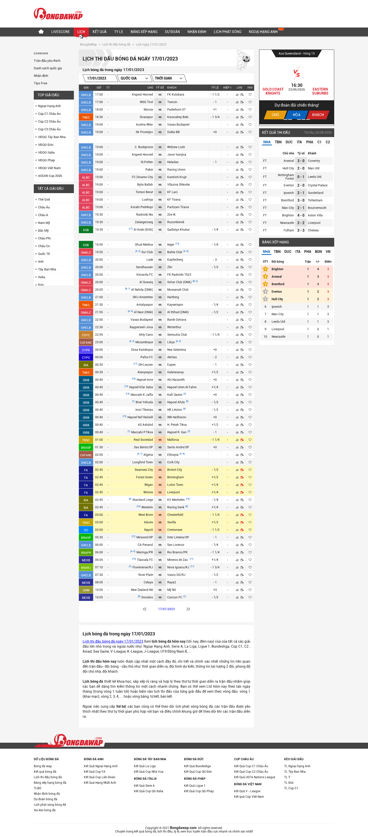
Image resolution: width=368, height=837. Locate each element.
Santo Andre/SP (178, 447)
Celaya (148, 582)
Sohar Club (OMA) (179, 282)
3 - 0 (300, 161)
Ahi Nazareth (176, 379)
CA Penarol (145, 545)
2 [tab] (290, 119)
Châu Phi (44, 238)
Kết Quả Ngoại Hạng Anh (101, 766)
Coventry (314, 161)
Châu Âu (44, 207)
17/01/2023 (166, 609)
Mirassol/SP (144, 537)
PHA (309, 142)
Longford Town (142, 462)
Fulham (289, 230)
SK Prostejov (144, 132)
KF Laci (172, 192)
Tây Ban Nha (47, 269)
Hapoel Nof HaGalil (140, 417)
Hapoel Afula (176, 402)
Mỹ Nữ (171, 590)
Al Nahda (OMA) (142, 289)
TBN (278, 142)
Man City (288, 208)
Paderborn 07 (176, 109)
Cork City (173, 462)
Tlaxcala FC (145, 560)
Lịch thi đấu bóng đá (116, 44)
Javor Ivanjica (176, 154)
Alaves (148, 522)
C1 (319, 142)
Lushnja (147, 199)
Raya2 (171, 582)
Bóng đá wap (43, 766)
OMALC (86, 252)
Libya (171, 342)
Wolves (148, 492)
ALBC (86, 177)
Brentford (287, 200)
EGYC (86, 335)
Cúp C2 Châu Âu (49, 121)
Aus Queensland (290, 53)
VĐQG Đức (46, 145)
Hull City (288, 168)
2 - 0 (300, 168)
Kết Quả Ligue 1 (195, 785)
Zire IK (171, 214)
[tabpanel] (296, 87)
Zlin (169, 267)
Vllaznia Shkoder (178, 184)
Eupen (171, 364)
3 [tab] (294, 119)
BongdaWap (88, 44)
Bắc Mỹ (43, 230)
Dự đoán (172, 32)
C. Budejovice (144, 147)
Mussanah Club (178, 289)
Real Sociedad (143, 440)
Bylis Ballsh (145, 184)
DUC (289, 142)
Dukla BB (173, 132)
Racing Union (176, 169)
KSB (86, 230)
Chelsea (313, 230)
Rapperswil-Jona (141, 327)
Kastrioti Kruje (177, 177)
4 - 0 (300, 215)
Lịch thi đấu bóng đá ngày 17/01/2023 (113, 641)
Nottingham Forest (286, 176)
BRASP (86, 448)
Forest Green (144, 477)
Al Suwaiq (146, 282)
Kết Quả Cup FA (94, 771)
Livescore (60, 32)
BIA (86, 365)
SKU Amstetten (143, 297)
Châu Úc (44, 246)
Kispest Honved (142, 94)
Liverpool (173, 492)
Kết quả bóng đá (45, 771)
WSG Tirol (146, 102)
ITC (86, 530)
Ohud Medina (144, 244)
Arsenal (289, 161)
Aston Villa (315, 215)
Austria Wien (144, 124)
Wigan (148, 485)
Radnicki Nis (144, 214)
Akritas (172, 357)
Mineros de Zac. (178, 560)
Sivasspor (146, 117)
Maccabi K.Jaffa (142, 394)
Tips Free (40, 83)
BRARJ (86, 568)
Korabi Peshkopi (142, 207)
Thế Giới (44, 199)
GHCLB (86, 95)
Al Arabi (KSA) (143, 229)
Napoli (148, 530)
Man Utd (313, 168)
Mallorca (173, 440)
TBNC (86, 440)
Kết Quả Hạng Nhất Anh (100, 782)
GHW (86, 590)
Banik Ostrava (176, 319)
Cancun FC (175, 597)
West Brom (145, 515)
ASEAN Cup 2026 (50, 176)
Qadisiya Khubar (178, 229)
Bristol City (174, 470)
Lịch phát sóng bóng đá (50, 804)
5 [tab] (303, 119)
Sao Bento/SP (143, 447)
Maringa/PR (144, 552)
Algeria (148, 455)
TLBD (37, 788)
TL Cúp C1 (291, 788)
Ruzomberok (175, 222)
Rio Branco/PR (177, 552)
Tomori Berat (144, 192)
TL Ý (287, 777)
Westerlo (147, 507)
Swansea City (144, 470)
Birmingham (175, 477)
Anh (41, 261)
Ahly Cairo (146, 334)
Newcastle (287, 223)
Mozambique (144, 342)
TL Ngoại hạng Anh (297, 766)
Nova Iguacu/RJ (178, 567)
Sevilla (171, 522)
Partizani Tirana (178, 207)
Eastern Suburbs (320, 91)
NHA (267, 142)
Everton (289, 185)
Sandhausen (144, 267)
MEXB (86, 560)
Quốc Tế (44, 254)
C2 (328, 142)
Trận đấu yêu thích (47, 61)
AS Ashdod (145, 425)
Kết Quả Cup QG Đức (198, 771)
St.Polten (147, 162)
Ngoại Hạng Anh (263, 32)
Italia (41, 277)
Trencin (172, 102)
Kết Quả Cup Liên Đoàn (99, 777)
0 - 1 (300, 177)
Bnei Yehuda (144, 402)
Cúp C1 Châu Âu (49, 114)
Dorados (147, 597)
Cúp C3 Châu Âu (49, 129)
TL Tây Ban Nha (295, 771)
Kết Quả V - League (247, 791)
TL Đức (289, 782)
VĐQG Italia (46, 152)
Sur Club (147, 252)
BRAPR (86, 553)
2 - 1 (300, 193)
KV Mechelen (176, 500)
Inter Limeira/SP (178, 537)
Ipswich (289, 193)
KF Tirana (173, 199)
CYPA (86, 350)
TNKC (86, 117)
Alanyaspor (145, 372)
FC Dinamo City (142, 177)
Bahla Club (175, 252)
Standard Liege (142, 500)
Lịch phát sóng (227, 32)
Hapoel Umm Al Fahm (182, 387)
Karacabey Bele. (178, 117)
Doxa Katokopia (142, 349)
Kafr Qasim (175, 394)
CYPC (86, 357)
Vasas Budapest (178, 124)
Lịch (81, 32)
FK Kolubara (175, 94)
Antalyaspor (144, 304)
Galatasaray (175, 372)
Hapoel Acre (145, 379)
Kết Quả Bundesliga (197, 766)
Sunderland (315, 193)
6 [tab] (308, 119)
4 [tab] (299, 119)
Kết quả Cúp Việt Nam (249, 796)
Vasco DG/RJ (176, 575)
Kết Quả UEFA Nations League (254, 777)
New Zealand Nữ (142, 590)
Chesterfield (175, 515)
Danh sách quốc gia (48, 68)
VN (328, 252)
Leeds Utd (314, 177)
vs (159, 94)
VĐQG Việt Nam (49, 168)
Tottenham (315, 200)
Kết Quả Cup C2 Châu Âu (251, 771)
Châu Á (43, 215)
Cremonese (174, 530)
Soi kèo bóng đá (45, 810)
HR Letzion (175, 409)
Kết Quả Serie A (144, 785)
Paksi (149, 169)
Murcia (148, 109)
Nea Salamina (176, 349)
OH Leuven (145, 364)
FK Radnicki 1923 (179, 274)
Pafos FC (146, 357)
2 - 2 (300, 223)
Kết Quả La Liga (145, 766)
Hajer (171, 244)
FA (86, 470)
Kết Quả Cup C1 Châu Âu (251, 766)
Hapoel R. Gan (177, 432)
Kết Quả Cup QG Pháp (199, 791)
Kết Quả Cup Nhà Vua (148, 771)
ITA (299, 142)
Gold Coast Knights (273, 91)
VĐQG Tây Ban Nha (52, 137)
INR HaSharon (176, 417)
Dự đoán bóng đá (45, 799)
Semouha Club (177, 334)
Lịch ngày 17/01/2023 (151, 44)
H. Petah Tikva (177, 425)
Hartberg (173, 297)
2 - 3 (300, 230)
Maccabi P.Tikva (142, 432)
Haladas (172, 162)
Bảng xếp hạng (144, 32)
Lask (149, 259)
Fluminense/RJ (142, 567)
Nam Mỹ (44, 223)
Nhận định (197, 32)
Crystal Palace (317, 185)
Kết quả (100, 32)
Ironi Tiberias (144, 409)
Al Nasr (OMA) (143, 312)
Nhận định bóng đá (47, 793)
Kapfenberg (175, 259)
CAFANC (86, 342)
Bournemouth (317, 208)
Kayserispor (175, 304)
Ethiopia (173, 455)
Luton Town (175, 485)
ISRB (86, 380)
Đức (41, 285)
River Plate (145, 575)
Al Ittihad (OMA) (178, 312)
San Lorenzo (175, 545)
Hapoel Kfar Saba (141, 387)
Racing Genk (176, 507)
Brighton (288, 215)
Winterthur (174, 327)
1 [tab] (285, 119)
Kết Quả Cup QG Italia (148, 791)
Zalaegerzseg (144, 222)
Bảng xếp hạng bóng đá (50, 782)
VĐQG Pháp (46, 160)
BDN (318, 252)
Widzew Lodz (176, 147)
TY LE (118, 32)
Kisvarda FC (144, 274)
